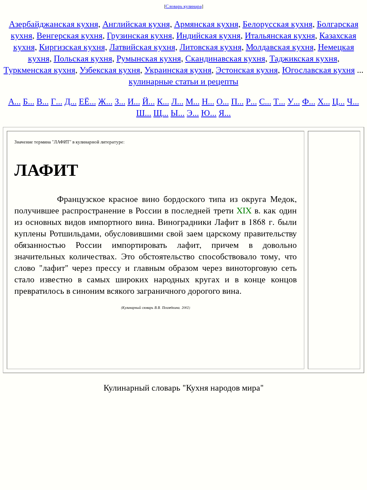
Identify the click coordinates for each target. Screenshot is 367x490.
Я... (225, 112)
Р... (251, 101)
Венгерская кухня (70, 35)
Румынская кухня (148, 58)
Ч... (353, 101)
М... (193, 101)
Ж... (105, 101)
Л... (177, 101)
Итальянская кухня (280, 35)
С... (265, 101)
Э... (193, 112)
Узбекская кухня (110, 69)
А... (14, 101)
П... (237, 101)
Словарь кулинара (184, 6)
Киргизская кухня (72, 46)
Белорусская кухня (278, 23)
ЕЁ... (87, 101)
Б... (28, 101)
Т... (279, 101)
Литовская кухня (211, 46)
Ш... (143, 112)
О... (222, 101)
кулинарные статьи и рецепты (183, 81)
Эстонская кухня (247, 69)
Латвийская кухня (142, 46)
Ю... (208, 112)
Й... (148, 101)
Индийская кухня (208, 35)
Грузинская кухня (139, 35)
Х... (324, 101)
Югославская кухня (318, 69)
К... (163, 101)
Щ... (160, 112)
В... (43, 101)
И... (134, 101)
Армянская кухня (206, 23)
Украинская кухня (177, 69)
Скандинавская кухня (225, 58)
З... (120, 101)
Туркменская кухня (39, 69)
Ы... (178, 112)
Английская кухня (136, 23)
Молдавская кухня (280, 46)
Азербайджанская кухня (53, 23)
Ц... (338, 101)
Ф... (308, 101)
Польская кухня (83, 58)
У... (293, 101)
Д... (71, 101)
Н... (208, 101)
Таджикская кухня (303, 58)
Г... (56, 101)
